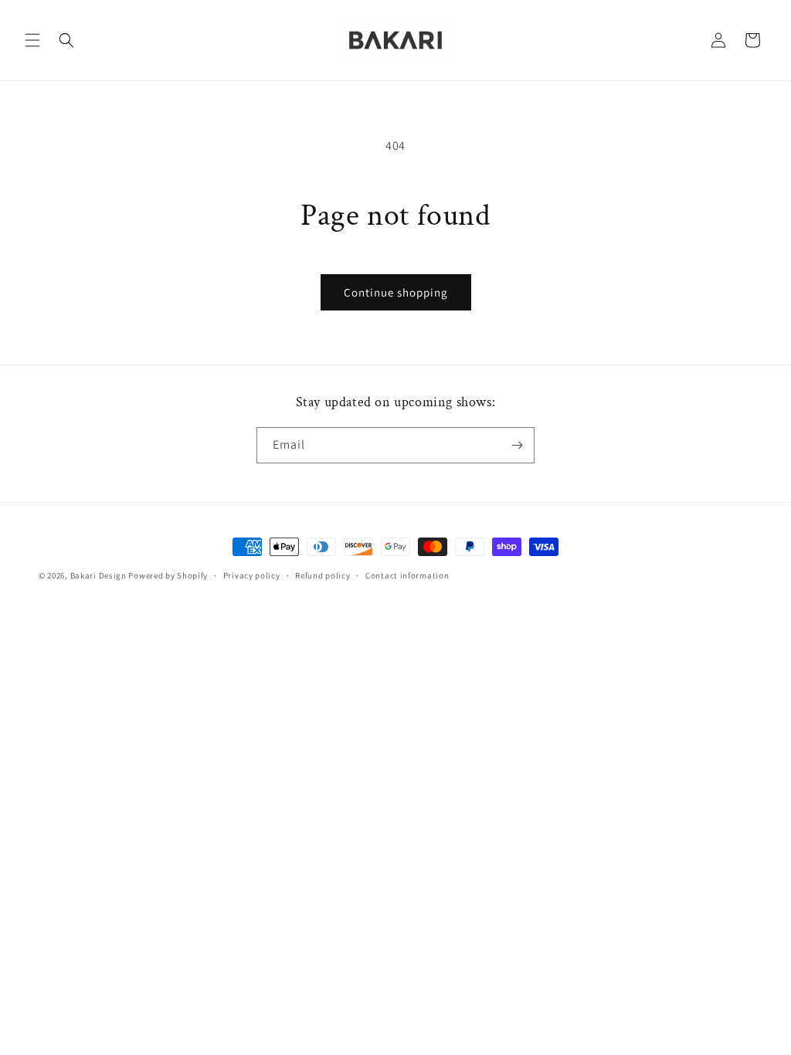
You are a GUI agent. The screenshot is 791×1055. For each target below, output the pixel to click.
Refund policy (322, 575)
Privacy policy (251, 575)
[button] (32, 40)
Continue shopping (396, 292)
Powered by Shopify (168, 575)
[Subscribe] (517, 445)
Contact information (407, 575)
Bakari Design (98, 575)
